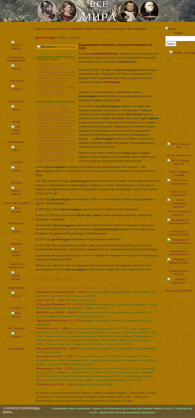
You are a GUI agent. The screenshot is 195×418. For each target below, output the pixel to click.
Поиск (178, 33)
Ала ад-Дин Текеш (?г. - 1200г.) (96, 360)
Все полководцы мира (50, 28)
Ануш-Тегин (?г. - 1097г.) (65, 300)
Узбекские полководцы (109, 28)
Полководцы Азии (79, 28)
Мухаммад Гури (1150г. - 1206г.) (75, 384)
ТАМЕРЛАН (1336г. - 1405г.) (96, 336)
